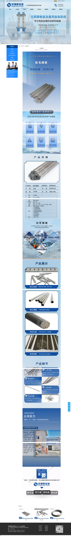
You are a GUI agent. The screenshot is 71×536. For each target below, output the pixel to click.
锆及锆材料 (12, 59)
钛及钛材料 (12, 53)
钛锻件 (12, 57)
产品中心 (24, 9)
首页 (10, 9)
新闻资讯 (32, 9)
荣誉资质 (53, 9)
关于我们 (17, 9)
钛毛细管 (41, 519)
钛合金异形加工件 (12, 55)
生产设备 (39, 9)
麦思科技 (14, 531)
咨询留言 (46, 9)
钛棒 (26, 519)
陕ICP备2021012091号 (21, 531)
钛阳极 (12, 49)
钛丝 (57, 519)
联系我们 (60, 9)
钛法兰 (12, 51)
